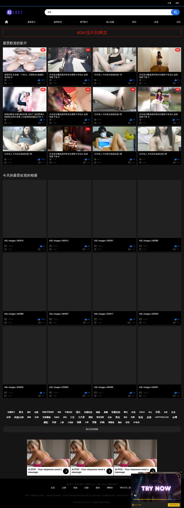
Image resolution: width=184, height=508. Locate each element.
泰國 (106, 412)
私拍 (140, 417)
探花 (65, 417)
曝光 (126, 412)
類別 (134, 22)
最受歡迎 (58, 22)
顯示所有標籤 (92, 429)
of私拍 (136, 422)
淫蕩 (94, 422)
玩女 (150, 412)
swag (142, 412)
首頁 (6, 22)
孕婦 (59, 412)
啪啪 (98, 412)
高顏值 (111, 422)
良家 (165, 412)
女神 (8, 417)
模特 (29, 412)
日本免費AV (79, 484)
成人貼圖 (110, 22)
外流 (133, 412)
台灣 (174, 417)
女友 (173, 412)
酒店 (125, 417)
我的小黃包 (101, 484)
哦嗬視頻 (69, 484)
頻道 (156, 22)
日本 (36, 417)
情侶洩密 (100, 417)
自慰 (36, 412)
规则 (98, 488)
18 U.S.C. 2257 (126, 488)
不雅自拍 (68, 412)
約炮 (102, 422)
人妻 (62, 422)
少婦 (86, 422)
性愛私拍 (88, 412)
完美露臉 (47, 417)
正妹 (110, 417)
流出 (78, 412)
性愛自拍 (116, 412)
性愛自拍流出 (113, 484)
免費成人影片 (90, 484)
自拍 (127, 422)
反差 (149, 417)
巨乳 (158, 412)
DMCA (110, 488)
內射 (54, 422)
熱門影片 (84, 22)
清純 (90, 417)
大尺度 (81, 417)
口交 (72, 417)
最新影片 (32, 22)
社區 (179, 22)
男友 (117, 417)
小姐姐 (70, 422)
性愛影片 (11, 412)
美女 (21, 412)
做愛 (79, 422)
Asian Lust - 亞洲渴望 (90, 502)
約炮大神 (19, 417)
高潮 (29, 417)
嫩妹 (120, 422)
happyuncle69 (162, 417)
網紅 (46, 422)
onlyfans (48, 412)
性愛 (133, 417)
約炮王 (57, 417)
